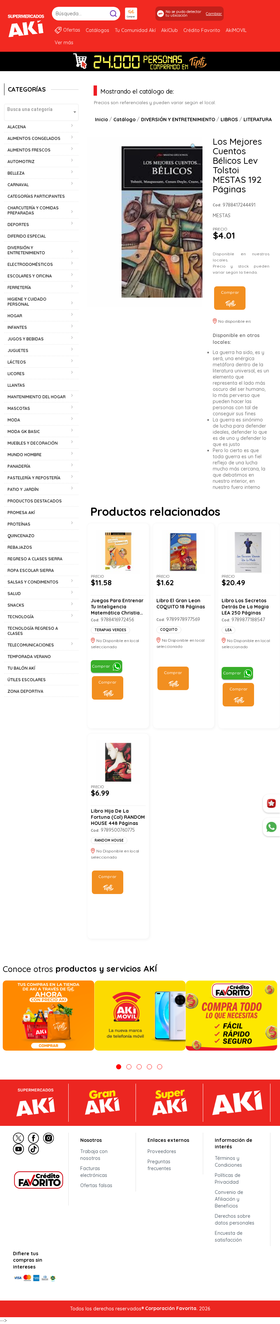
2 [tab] (128, 1066)
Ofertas (71, 30)
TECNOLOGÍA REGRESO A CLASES (33, 631)
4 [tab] (149, 1066)
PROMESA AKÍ (21, 512)
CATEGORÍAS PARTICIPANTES (36, 196)
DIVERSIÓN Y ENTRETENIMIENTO (178, 119)
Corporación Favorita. (171, 1308)
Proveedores (162, 1151)
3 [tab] (139, 1066)
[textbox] (41, 109)
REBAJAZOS (20, 547)
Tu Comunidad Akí (135, 30)
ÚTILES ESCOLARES (27, 679)
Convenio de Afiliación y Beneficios (229, 1199)
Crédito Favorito (201, 30)
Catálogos (97, 30)
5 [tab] (159, 1066)
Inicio (101, 119)
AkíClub (169, 30)
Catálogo (124, 119)
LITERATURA (257, 119)
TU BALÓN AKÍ (21, 668)
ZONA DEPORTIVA (25, 691)
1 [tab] (118, 1066)
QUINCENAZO (21, 535)
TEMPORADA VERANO (29, 656)
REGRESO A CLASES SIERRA (35, 558)
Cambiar (214, 13)
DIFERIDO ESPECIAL (27, 236)
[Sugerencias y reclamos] (271, 827)
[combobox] (41, 112)
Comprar (230, 292)
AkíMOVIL (236, 30)
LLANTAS (16, 385)
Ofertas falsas (96, 1185)
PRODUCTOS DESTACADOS (35, 501)
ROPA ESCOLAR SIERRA (31, 570)
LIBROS (229, 119)
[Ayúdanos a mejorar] (271, 803)
